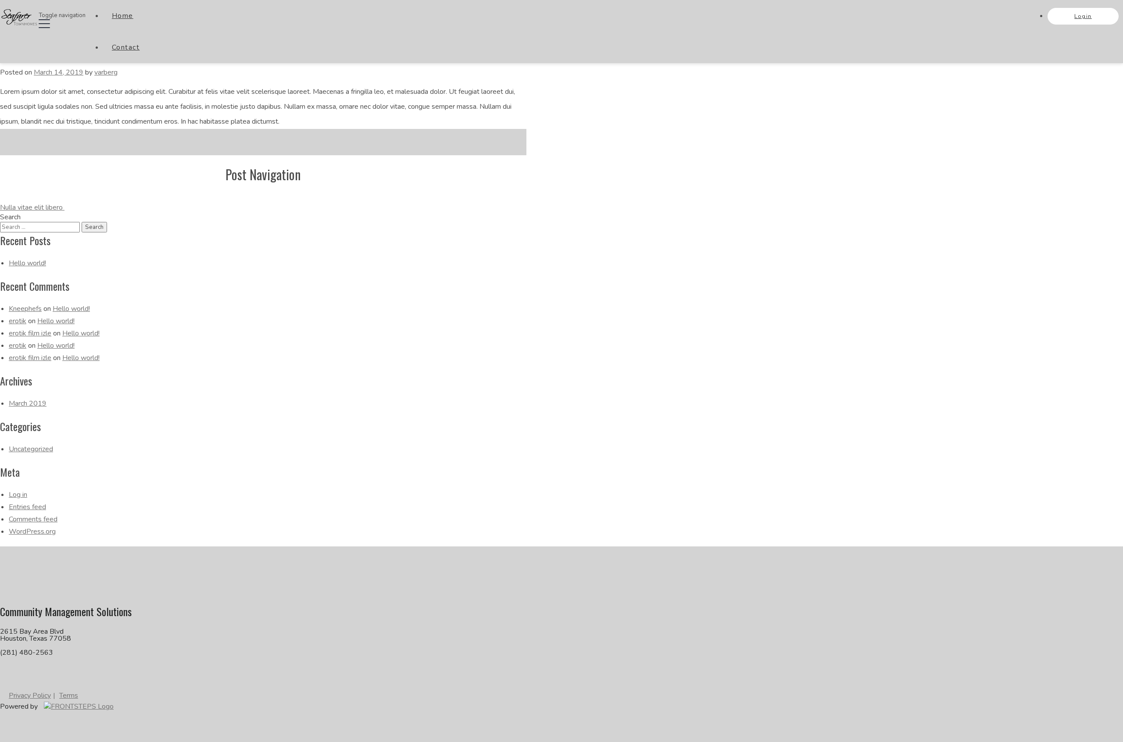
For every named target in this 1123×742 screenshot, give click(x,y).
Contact (126, 47)
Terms (68, 695)
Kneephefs (25, 309)
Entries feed (27, 507)
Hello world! (27, 263)
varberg (106, 72)
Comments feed (33, 519)
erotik (17, 321)
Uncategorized (31, 449)
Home (122, 16)
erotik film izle (30, 333)
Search (10, 217)
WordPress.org (32, 531)
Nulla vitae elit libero (32, 207)
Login (1083, 16)
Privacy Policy (30, 695)
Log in (18, 494)
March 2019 (27, 403)
